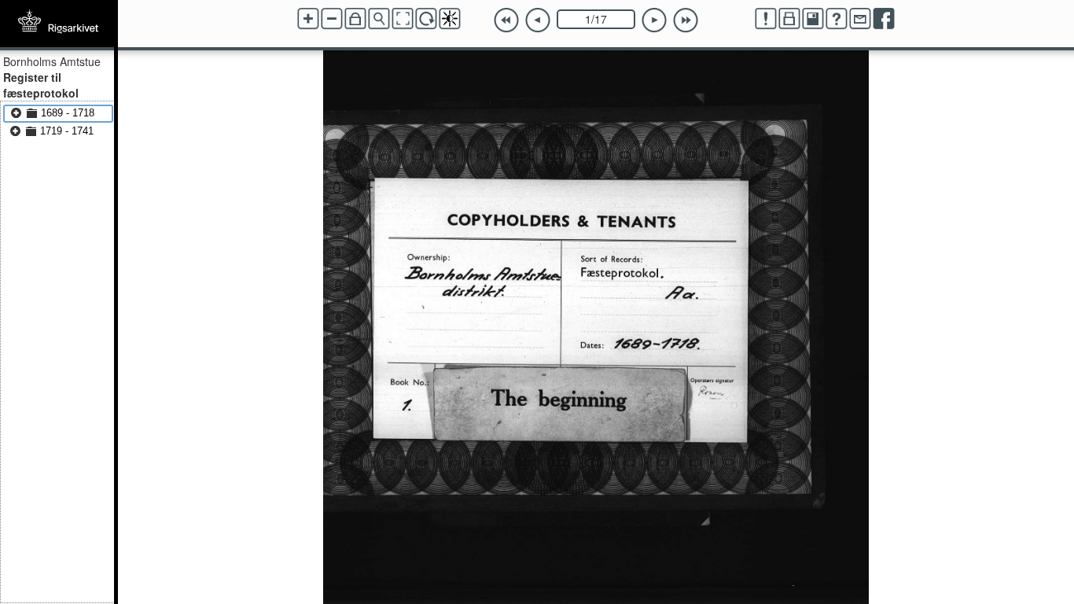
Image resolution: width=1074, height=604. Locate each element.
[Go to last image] (685, 20)
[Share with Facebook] (884, 19)
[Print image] (789, 19)
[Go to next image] (654, 20)
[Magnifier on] (379, 19)
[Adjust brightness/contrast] (450, 19)
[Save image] (813, 19)
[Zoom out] (332, 19)
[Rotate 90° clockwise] (426, 19)
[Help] (837, 19)
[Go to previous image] (537, 20)
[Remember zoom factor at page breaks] (355, 19)
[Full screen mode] (403, 19)
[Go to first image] (506, 20)
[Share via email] (860, 19)
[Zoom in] (308, 19)
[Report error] (766, 19)
